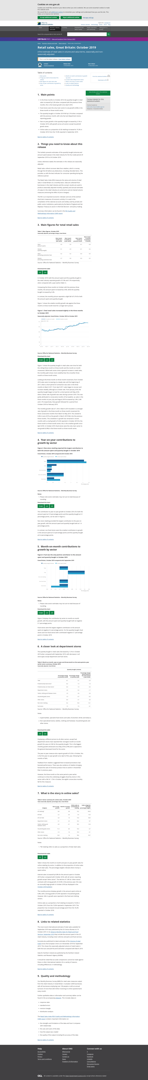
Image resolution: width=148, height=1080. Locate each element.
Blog (109, 24)
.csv (45, 272)
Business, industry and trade (49, 43)
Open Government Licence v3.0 (75, 1076)
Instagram (90, 1054)
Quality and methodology (72, 85)
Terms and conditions (45, 1059)
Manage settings (88, 17)
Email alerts (91, 1066)
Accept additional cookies (48, 17)
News (64, 1059)
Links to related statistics (72, 83)
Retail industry (62, 43)
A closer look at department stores (75, 79)
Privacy (40, 1057)
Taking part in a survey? (103, 28)
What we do (66, 1052)
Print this (100, 76)
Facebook (90, 1057)
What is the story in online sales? (74, 81)
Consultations (91, 1061)
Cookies (40, 1054)
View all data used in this (98, 93)
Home (40, 27)
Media (100, 24)
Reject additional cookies (71, 17)
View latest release (64, 59)
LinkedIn (89, 1059)
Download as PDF (102, 80)
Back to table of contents (46, 137)
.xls (40, 272)
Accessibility (42, 1052)
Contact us (65, 1057)
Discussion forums (93, 1064)
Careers (64, 1054)
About (105, 24)
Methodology (94, 24)
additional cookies (57, 12)
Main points (43, 76)
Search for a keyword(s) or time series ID (50, 34)
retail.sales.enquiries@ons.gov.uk (95, 107)
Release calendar (85, 24)
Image (41, 360)
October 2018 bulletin (45, 887)
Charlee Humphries (49, 65)
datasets (58, 998)
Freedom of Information (70, 1061)
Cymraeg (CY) (107, 22)
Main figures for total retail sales (48, 81)
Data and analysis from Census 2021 (63, 39)
